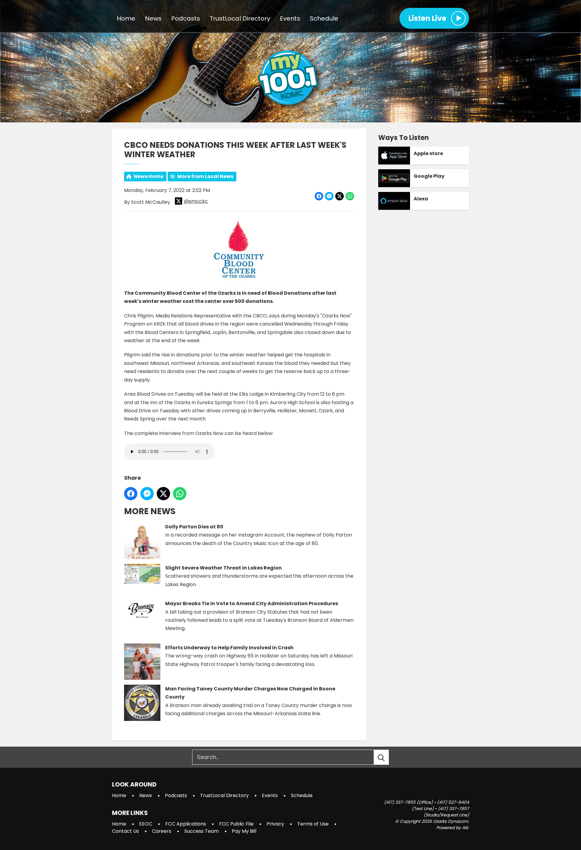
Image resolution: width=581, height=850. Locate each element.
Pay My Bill (244, 831)
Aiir (465, 828)
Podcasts (185, 18)
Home (126, 18)
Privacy (275, 823)
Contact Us (125, 831)
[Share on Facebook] (319, 196)
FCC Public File (236, 823)
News (153, 18)
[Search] (387, 757)
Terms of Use (313, 823)
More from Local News (205, 176)
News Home (148, 176)
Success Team (201, 831)
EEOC (145, 823)
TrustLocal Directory (240, 18)
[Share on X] (339, 196)
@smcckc (196, 201)
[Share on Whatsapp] (350, 196)
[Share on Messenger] (329, 196)
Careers (161, 831)
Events (290, 18)
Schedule (324, 18)
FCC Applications (185, 823)
